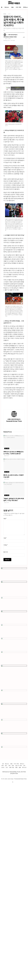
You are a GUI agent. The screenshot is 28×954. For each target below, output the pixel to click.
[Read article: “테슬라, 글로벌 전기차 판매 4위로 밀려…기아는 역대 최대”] (14, 489)
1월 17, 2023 (7, 38)
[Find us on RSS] (16, 782)
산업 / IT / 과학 (18, 765)
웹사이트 (6, 552)
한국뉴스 (25, 7)
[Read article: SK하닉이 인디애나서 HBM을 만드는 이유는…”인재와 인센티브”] (14, 442)
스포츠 (9, 13)
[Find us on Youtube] (14, 782)
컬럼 (16, 767)
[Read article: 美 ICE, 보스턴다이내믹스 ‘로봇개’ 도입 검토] (14, 465)
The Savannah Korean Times (20, 778)
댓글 (5, 518)
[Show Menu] (1, 2)
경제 (2, 765)
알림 (20, 767)
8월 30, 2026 (6, 455)
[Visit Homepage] (14, 2)
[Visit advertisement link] (15, 88)
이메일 (6, 545)
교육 (24, 765)
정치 (6, 765)
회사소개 (24, 767)
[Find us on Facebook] (10, 782)
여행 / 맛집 (11, 767)
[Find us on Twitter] (12, 782)
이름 (5, 538)
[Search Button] (26, 2)
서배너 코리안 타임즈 (9, 778)
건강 (7, 767)
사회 (9, 765)
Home (5, 13)
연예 (13, 765)
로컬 (12, 7)
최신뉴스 (7, 7)
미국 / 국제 (18, 7)
